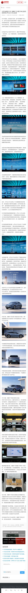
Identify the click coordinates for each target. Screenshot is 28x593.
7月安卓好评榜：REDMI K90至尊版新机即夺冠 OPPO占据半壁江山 (14, 551)
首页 (2, 7)
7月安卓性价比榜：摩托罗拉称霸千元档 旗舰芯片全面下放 (14, 554)
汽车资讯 (8, 7)
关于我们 (25, 586)
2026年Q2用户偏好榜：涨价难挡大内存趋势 (13, 558)
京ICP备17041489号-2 (20, 587)
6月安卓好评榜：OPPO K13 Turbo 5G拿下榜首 (14, 560)
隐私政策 (5, 587)
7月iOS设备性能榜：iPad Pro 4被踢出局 (12, 549)
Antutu (3, 15)
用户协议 (9, 587)
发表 (22, 572)
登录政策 (13, 587)
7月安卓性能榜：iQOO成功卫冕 (10, 556)
